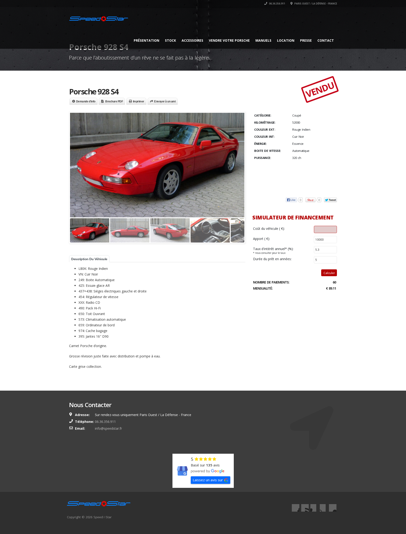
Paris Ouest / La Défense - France (315, 3)
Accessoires (192, 40)
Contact (325, 40)
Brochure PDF (114, 101)
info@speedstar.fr (108, 428)
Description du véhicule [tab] (89, 259)
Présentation (146, 40)
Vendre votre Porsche (229, 40)
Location (285, 40)
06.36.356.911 (276, 3)
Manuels (263, 40)
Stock (170, 40)
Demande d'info (85, 101)
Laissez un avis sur (208, 479)
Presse (306, 40)
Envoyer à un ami (165, 101)
